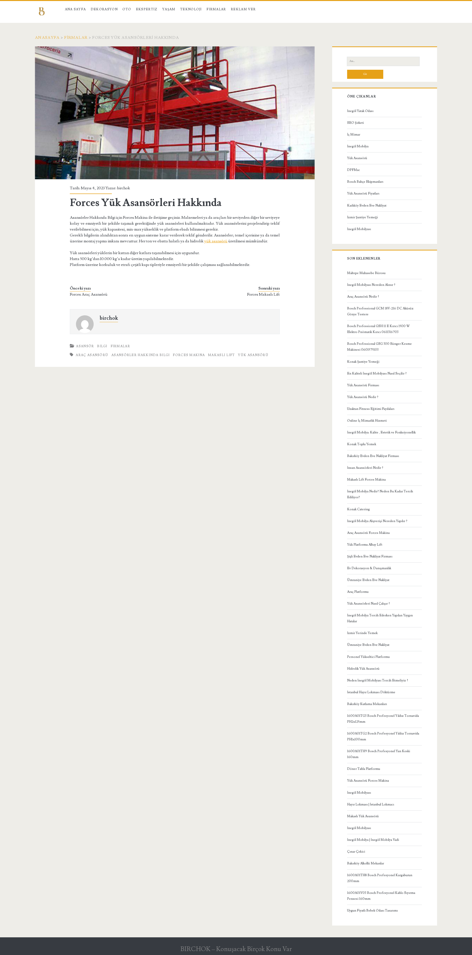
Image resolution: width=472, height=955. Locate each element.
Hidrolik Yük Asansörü (363, 669)
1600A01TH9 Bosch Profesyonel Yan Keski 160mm (378, 754)
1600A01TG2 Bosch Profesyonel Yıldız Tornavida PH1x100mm (383, 736)
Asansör (85, 346)
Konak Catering (358, 509)
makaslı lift (221, 355)
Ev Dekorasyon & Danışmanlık (369, 568)
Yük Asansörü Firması (363, 385)
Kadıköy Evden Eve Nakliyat (366, 206)
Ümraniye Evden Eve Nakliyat (368, 580)
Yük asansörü (253, 355)
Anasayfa (47, 37)
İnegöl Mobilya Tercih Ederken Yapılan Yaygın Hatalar (380, 618)
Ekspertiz (147, 9)
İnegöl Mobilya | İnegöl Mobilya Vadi (373, 840)
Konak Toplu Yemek (361, 444)
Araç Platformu (358, 592)
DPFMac (353, 170)
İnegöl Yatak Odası (360, 111)
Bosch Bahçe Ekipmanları (365, 182)
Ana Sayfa (75, 9)
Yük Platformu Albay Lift (364, 545)
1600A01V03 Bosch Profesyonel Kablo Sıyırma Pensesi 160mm (381, 896)
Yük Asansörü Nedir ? (362, 397)
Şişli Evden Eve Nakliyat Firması (369, 556)
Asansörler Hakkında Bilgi (140, 355)
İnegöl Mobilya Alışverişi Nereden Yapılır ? (377, 521)
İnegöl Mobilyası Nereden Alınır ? (371, 285)
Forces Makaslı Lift (263, 294)
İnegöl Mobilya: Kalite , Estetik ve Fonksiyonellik (381, 432)
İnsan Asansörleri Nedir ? (365, 468)
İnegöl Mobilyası (359, 229)
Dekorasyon (104, 9)
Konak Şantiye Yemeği (363, 362)
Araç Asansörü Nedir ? (363, 297)
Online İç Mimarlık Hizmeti (367, 421)
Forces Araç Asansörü (88, 294)
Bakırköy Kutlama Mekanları (367, 704)
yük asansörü (215, 241)
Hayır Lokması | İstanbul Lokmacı (370, 804)
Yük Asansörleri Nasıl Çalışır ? (368, 604)
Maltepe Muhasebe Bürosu (366, 273)
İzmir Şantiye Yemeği (362, 217)
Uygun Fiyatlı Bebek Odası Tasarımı (372, 911)
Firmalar (216, 9)
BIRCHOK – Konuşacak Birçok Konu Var (236, 949)
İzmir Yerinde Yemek (362, 633)
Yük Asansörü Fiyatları (363, 193)
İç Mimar (353, 135)
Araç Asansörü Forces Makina (368, 533)
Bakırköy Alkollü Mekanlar (365, 863)
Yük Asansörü (357, 158)
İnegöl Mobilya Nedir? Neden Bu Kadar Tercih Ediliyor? (380, 494)
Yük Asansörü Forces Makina (368, 781)
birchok (123, 188)
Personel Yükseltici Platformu (368, 657)
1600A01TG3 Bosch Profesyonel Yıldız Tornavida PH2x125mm (383, 719)
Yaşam (169, 9)
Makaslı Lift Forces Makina (366, 480)
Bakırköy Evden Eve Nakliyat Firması (373, 456)
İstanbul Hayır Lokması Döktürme (371, 692)
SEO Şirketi (355, 123)
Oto (126, 9)
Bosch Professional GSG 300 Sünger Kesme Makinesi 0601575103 (379, 347)
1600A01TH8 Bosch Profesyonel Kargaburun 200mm (379, 878)
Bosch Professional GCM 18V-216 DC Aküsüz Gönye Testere (380, 311)
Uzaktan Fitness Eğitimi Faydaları (370, 409)
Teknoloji (191, 9)
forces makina (189, 355)
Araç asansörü (92, 355)
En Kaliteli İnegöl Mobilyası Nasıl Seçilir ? (377, 373)
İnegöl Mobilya (358, 146)
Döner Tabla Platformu (363, 769)
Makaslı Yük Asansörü (363, 816)
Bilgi (102, 346)
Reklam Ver (243, 9)
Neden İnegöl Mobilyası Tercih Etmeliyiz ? (377, 680)
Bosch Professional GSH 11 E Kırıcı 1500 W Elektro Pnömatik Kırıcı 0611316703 (378, 329)
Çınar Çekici (356, 852)
